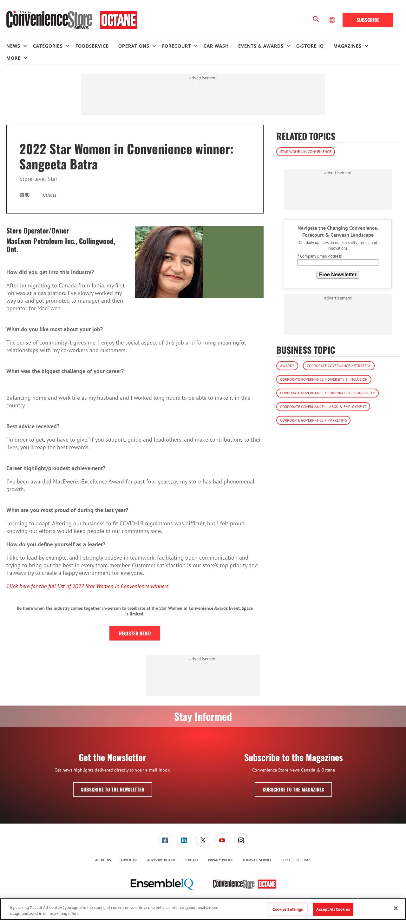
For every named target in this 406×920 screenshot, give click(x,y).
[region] (203, 909)
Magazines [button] (347, 46)
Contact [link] (192, 860)
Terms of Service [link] (257, 860)
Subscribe (368, 19)
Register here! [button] (135, 633)
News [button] (13, 46)
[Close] (396, 908)
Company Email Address (320, 256)
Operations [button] (133, 46)
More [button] (13, 58)
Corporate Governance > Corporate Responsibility (327, 393)
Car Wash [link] (216, 46)
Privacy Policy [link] (220, 860)
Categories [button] (48, 46)
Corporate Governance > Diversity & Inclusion (324, 379)
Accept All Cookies (333, 909)
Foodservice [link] (92, 46)
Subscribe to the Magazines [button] (293, 789)
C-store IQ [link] (310, 46)
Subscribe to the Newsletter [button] (112, 789)
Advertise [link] (129, 860)
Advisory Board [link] (161, 860)
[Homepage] (71, 20)
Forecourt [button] (176, 46)
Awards (287, 365)
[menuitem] (19, 46)
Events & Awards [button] (261, 46)
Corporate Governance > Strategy (339, 365)
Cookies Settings (296, 860)
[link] (165, 840)
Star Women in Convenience (305, 151)
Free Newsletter (338, 274)
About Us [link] (103, 860)
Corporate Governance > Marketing (313, 420)
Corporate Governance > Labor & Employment (323, 406)
